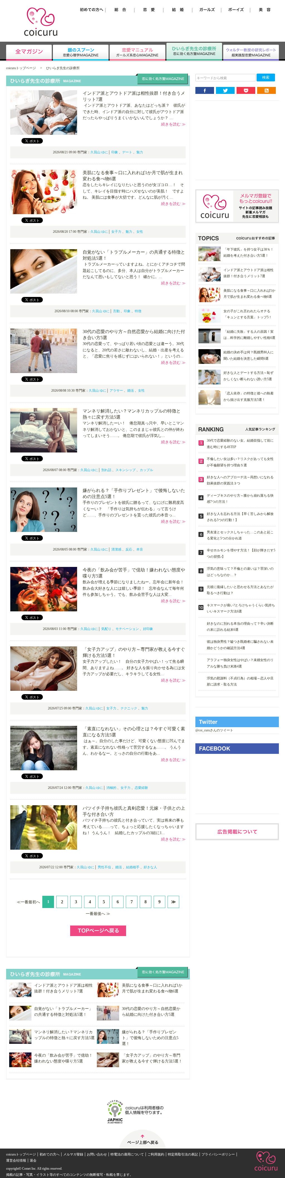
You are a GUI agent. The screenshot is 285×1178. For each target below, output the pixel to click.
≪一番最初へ (28, 902)
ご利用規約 (156, 1154)
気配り (106, 629)
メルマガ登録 (73, 1154)
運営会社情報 (16, 1160)
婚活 (130, 390)
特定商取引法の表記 (183, 1154)
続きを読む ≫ (173, 124)
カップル (146, 470)
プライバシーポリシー (218, 1154)
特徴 (138, 311)
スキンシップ (126, 470)
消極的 (111, 788)
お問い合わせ (97, 1154)
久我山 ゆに (99, 152)
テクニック (129, 708)
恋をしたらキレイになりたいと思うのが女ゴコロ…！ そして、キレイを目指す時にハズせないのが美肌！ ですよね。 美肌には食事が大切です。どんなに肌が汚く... (133, 191)
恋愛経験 (141, 788)
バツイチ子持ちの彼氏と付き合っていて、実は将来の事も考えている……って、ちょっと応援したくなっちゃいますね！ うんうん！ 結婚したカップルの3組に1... (133, 826)
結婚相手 (132, 867)
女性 (139, 232)
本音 (139, 549)
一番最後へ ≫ (98, 914)
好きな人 (150, 867)
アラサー (116, 390)
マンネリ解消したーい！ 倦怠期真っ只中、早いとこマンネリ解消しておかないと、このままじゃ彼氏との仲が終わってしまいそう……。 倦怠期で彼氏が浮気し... (133, 429)
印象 (114, 152)
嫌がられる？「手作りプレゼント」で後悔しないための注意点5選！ (150, 1038)
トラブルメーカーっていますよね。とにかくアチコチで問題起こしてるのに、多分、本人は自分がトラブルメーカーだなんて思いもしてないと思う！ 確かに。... (134, 270)
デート (127, 152)
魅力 (139, 152)
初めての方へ (50, 1154)
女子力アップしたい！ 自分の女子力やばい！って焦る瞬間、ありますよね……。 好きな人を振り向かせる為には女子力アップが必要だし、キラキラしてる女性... (134, 667)
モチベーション (127, 629)
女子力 (116, 232)
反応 (129, 549)
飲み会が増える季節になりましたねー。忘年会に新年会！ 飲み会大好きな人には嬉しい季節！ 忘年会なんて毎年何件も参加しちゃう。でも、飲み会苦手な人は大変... (136, 588)
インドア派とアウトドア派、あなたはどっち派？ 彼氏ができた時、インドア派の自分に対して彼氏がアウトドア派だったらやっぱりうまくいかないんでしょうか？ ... (134, 111)
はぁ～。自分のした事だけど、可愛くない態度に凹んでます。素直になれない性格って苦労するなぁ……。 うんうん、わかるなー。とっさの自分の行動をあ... (134, 747)
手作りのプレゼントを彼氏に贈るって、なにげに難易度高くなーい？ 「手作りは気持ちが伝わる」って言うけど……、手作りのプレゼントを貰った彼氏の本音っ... (133, 509)
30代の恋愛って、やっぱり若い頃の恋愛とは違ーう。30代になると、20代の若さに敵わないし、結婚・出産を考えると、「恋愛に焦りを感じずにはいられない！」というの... (133, 350)
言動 (116, 311)
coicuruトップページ (21, 68)
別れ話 (106, 470)
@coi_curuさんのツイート (214, 730)
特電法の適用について (127, 1154)
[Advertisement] (237, 144)
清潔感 (116, 549)
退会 (33, 1160)
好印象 (148, 629)
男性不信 (104, 867)
